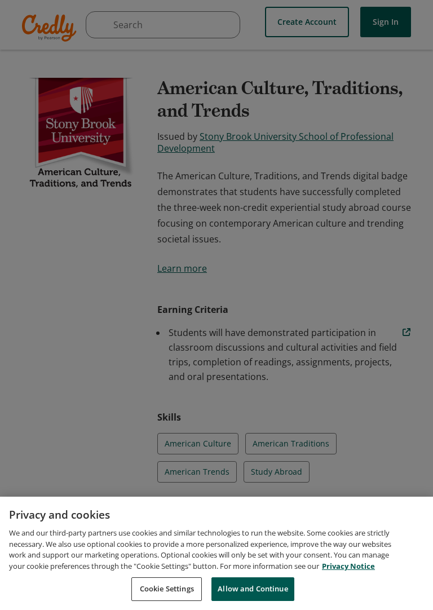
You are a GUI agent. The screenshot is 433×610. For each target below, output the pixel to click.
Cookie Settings (167, 589)
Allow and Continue (253, 589)
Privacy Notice (348, 566)
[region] (216, 553)
